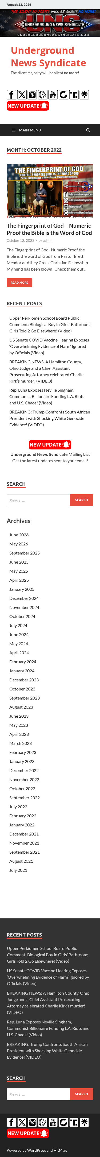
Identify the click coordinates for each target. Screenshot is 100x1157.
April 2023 (19, 734)
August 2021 (21, 860)
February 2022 (22, 815)
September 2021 (24, 851)
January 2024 (21, 670)
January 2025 (21, 589)
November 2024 (24, 607)
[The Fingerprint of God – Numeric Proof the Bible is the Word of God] (50, 193)
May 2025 (18, 570)
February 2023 (22, 752)
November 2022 (24, 779)
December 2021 (24, 833)
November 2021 (24, 842)
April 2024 (19, 652)
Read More (17, 281)
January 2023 (21, 761)
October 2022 (22, 788)
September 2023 (24, 697)
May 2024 (18, 643)
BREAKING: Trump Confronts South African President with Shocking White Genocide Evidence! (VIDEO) (49, 418)
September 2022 (24, 797)
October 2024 (22, 616)
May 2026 (18, 543)
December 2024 (24, 598)
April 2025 (19, 579)
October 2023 (22, 688)
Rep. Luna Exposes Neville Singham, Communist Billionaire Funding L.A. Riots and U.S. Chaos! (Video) (46, 396)
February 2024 (22, 661)
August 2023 (21, 706)
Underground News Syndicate (48, 56)
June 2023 (19, 715)
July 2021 (18, 870)
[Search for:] (50, 500)
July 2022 (18, 806)
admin (47, 240)
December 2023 (24, 679)
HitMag (60, 1150)
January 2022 (21, 824)
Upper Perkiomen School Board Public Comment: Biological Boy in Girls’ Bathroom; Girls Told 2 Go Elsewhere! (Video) (50, 324)
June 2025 (19, 561)
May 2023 (18, 725)
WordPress (36, 1150)
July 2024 (18, 625)
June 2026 (19, 534)
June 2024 (19, 634)
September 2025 (24, 552)
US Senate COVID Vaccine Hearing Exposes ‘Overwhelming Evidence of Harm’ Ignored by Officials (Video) (49, 346)
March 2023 (20, 743)
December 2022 (24, 770)
